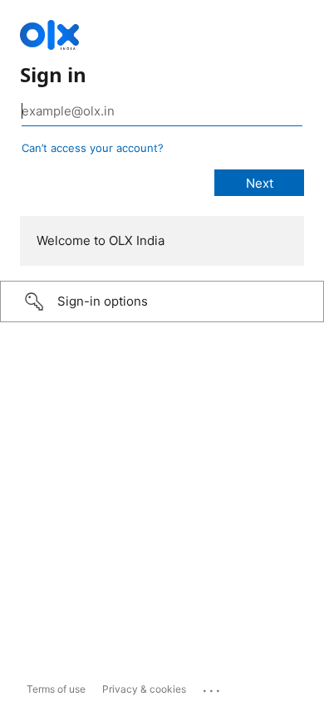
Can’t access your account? (93, 147)
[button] (162, 301)
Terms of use (56, 689)
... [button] (213, 687)
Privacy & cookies (144, 689)
